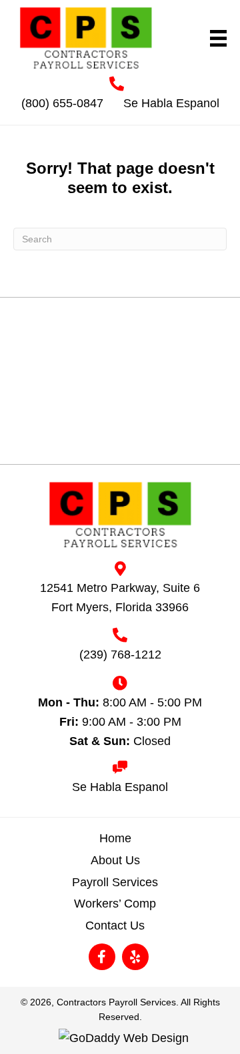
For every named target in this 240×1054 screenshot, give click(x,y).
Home (115, 838)
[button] (102, 956)
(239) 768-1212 (120, 654)
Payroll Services (115, 882)
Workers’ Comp (115, 903)
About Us (115, 860)
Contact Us (115, 925)
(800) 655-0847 (62, 103)
